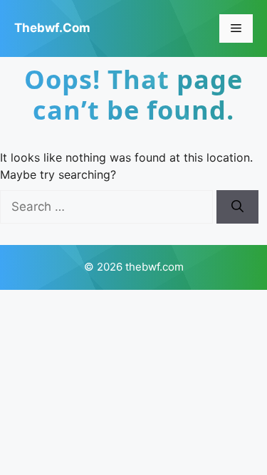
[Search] (237, 207)
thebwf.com (52, 28)
